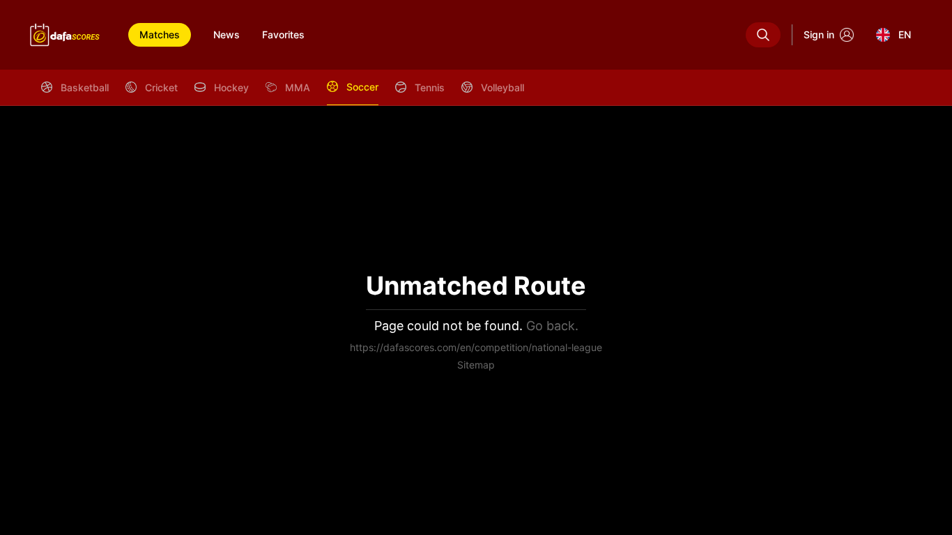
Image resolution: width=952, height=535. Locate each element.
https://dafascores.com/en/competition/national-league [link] (476, 347)
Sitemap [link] (476, 365)
